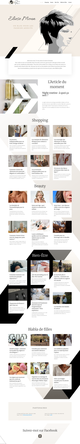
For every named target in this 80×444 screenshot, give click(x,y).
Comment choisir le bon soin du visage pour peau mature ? (17, 237)
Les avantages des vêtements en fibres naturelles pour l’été (60, 141)
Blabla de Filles (63, 2)
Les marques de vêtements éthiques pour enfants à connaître (40, 141)
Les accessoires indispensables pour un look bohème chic (39, 171)
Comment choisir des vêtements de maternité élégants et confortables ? (17, 171)
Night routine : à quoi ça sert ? (55, 94)
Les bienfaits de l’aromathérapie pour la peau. (16, 207)
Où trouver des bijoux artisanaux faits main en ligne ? (61, 170)
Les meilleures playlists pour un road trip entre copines (61, 350)
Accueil (41, 2)
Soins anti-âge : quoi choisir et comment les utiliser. (39, 207)
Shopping (47, 2)
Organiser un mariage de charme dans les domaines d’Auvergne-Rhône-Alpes (40, 378)
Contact (70, 2)
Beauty (51, 2)
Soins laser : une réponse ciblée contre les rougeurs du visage (62, 207)
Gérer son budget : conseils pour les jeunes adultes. (61, 380)
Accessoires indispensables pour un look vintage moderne (16, 141)
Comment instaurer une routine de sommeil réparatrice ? (16, 276)
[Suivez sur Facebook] (40, 436)
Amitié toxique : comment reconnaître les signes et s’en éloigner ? (17, 350)
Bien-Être (57, 2)
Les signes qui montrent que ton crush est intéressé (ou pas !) (17, 379)
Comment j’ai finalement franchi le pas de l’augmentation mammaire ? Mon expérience (39, 306)
